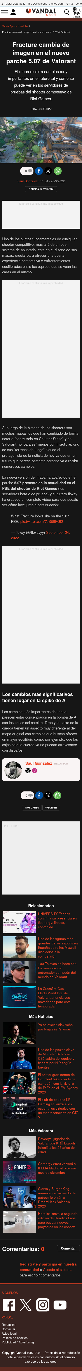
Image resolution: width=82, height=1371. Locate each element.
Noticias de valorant (41, 189)
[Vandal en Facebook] (9, 1304)
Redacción (9, 1324)
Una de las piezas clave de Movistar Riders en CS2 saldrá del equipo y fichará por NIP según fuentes (56, 1058)
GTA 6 (69, 3)
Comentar (68, 1248)
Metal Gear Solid (15, 3)
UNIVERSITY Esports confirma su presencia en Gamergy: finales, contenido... (57, 920)
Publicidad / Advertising (18, 1342)
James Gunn (56, 3)
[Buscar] (67, 12)
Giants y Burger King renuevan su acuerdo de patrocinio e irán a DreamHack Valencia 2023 (57, 1197)
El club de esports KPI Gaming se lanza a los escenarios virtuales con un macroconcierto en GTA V (58, 1108)
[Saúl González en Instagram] (34, 770)
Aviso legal (9, 1333)
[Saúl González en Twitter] (28, 770)
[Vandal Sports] (41, 12)
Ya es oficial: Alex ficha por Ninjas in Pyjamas (55, 1026)
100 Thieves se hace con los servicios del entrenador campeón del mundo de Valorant (57, 970)
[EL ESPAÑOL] (76, 12)
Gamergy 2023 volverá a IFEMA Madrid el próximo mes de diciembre (57, 1168)
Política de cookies (15, 1338)
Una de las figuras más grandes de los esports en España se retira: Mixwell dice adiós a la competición (58, 947)
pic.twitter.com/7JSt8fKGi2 (41, 521)
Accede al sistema (57, 1269)
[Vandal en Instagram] (43, 1304)
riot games (32, 807)
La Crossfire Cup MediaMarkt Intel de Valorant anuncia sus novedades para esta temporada (54, 997)
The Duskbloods (37, 3)
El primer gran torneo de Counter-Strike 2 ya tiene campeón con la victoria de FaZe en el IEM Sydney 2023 (58, 1083)
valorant (51, 807)
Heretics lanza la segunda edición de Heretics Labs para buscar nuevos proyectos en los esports (58, 1220)
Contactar (8, 1329)
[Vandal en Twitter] (26, 1304)
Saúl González (27, 181)
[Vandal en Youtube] (60, 1304)
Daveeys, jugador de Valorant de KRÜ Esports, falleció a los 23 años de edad (57, 1145)
